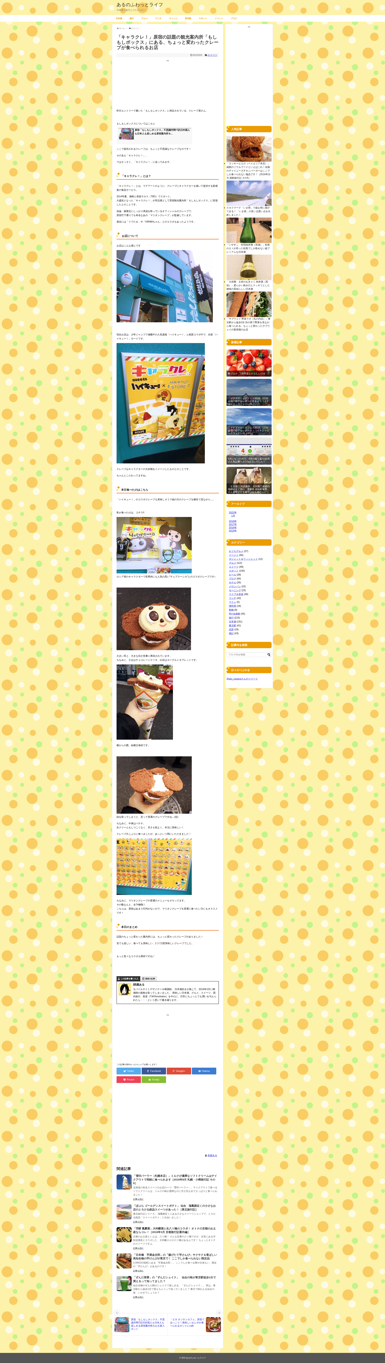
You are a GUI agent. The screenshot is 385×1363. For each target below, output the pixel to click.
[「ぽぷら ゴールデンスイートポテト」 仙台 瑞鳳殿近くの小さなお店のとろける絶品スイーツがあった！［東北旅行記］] (124, 1211)
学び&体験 (234, 614)
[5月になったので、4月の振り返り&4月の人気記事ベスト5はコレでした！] (249, 451)
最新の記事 (150, 979)
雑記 (231, 633)
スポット (203, 18)
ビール (232, 574)
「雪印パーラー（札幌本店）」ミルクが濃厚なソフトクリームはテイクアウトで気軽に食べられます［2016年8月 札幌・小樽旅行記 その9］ (175, 1179)
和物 (231, 610)
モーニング (235, 590)
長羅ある (212, 1155)
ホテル (232, 582)
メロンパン (235, 586)
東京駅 (188, 18)
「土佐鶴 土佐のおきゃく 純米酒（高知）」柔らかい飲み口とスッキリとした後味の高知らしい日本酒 (248, 285)
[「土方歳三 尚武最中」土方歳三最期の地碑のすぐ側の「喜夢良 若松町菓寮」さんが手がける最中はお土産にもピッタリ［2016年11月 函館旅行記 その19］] (249, 480)
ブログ (234, 18)
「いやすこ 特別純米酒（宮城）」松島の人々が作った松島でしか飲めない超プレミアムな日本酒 (248, 248)
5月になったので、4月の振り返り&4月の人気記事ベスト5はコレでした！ (249, 460)
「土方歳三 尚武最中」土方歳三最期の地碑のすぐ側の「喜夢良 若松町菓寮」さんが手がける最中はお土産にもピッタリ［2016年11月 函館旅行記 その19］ (249, 492)
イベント (219, 18)
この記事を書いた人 (129, 979)
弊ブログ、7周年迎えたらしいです (246, 373)
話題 (231, 629)
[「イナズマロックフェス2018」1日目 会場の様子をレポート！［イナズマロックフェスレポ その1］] (249, 421)
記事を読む (138, 1199)
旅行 (132, 18)
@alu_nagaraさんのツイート (242, 679)
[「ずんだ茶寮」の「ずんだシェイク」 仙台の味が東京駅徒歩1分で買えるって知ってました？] (124, 1283)
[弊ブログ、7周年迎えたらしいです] (249, 363)
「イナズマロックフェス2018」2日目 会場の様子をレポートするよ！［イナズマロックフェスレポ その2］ (248, 401)
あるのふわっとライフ (140, 4)
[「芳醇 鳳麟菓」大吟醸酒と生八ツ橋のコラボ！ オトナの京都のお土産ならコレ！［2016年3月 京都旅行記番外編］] (124, 1234)
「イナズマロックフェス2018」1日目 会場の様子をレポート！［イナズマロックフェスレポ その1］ (248, 430)
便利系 (232, 606)
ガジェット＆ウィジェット (243, 559)
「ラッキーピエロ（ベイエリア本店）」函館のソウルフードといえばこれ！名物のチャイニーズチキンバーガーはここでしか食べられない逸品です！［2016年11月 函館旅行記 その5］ (248, 170)
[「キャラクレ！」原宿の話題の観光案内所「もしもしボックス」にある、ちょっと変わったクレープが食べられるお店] (204, 1071)
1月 (233, 515)
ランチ (158, 18)
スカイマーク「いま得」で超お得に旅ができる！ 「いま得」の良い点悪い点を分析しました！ (248, 211)
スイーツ (173, 18)
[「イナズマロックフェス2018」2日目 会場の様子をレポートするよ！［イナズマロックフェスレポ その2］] (249, 392)
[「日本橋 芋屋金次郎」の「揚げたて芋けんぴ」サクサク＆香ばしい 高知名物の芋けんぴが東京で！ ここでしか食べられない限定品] (124, 1261)
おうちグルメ (236, 551)
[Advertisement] (168, 85)
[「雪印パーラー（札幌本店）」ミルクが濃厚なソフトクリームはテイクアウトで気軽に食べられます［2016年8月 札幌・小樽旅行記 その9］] (124, 1182)
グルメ (144, 18)
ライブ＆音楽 (236, 594)
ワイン (232, 602)
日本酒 (119, 18)
